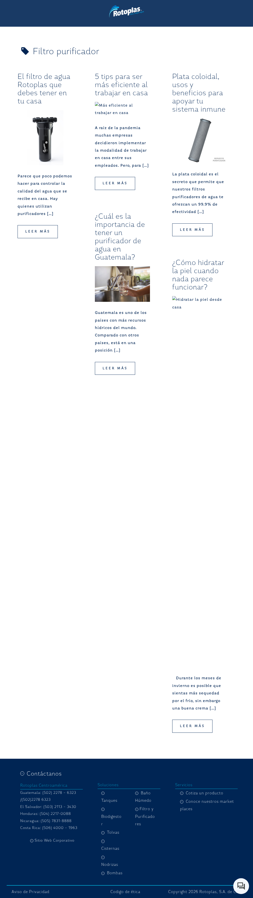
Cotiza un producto (204, 793)
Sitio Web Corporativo (54, 840)
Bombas (115, 873)
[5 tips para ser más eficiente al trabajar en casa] (122, 109)
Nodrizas (109, 864)
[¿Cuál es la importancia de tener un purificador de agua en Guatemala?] (122, 284)
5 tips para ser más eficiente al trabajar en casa (121, 84)
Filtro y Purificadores (145, 816)
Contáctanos (44, 773)
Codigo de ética (125, 891)
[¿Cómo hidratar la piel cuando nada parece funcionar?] (199, 482)
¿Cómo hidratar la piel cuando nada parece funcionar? (198, 275)
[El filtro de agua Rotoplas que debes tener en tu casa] (45, 138)
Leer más (37, 231)
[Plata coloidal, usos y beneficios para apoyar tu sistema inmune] (199, 141)
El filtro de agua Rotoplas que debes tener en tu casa (44, 89)
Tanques (109, 800)
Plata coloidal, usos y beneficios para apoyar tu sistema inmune (199, 93)
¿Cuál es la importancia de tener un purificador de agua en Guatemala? (120, 237)
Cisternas (110, 848)
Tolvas (113, 832)
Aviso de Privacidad (30, 891)
